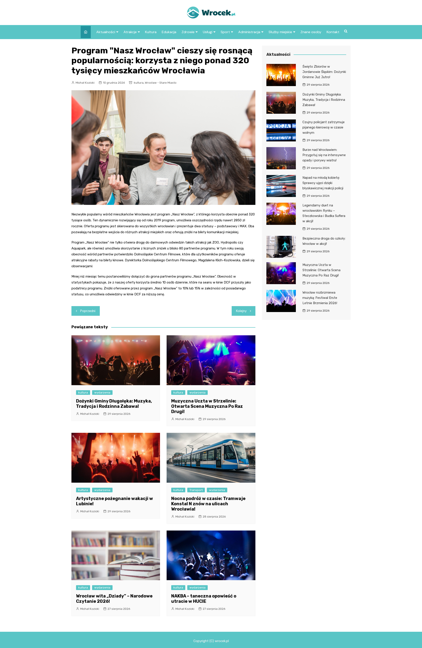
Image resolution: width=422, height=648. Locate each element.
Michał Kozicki (85, 82)
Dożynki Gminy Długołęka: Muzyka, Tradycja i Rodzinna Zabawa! (114, 403)
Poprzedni (87, 311)
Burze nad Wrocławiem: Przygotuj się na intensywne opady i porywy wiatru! (324, 155)
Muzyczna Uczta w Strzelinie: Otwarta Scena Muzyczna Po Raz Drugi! (207, 406)
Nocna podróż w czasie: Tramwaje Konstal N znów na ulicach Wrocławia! (208, 504)
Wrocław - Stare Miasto (160, 82)
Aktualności (105, 32)
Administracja (249, 32)
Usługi (207, 32)
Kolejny (241, 311)
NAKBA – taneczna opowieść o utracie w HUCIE (203, 598)
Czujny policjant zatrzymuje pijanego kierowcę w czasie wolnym (323, 127)
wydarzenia (102, 392)
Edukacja (169, 32)
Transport (196, 490)
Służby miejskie (280, 32)
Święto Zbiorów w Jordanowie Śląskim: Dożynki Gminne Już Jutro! (324, 72)
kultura (139, 82)
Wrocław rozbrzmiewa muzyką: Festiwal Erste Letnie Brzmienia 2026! (319, 298)
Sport (225, 32)
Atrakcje (130, 32)
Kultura (150, 32)
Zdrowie (188, 32)
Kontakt (333, 32)
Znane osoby (310, 32)
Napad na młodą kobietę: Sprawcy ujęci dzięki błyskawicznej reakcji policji (322, 183)
